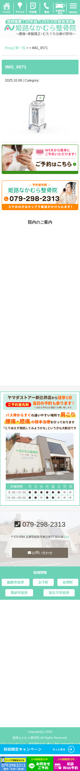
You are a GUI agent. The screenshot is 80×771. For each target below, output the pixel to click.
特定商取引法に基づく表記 (44, 743)
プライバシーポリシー (13, 743)
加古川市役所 (59, 592)
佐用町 (68, 582)
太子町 (43, 582)
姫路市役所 (15, 582)
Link (66, 536)
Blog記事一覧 (15, 48)
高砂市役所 (19, 592)
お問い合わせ (41, 553)
